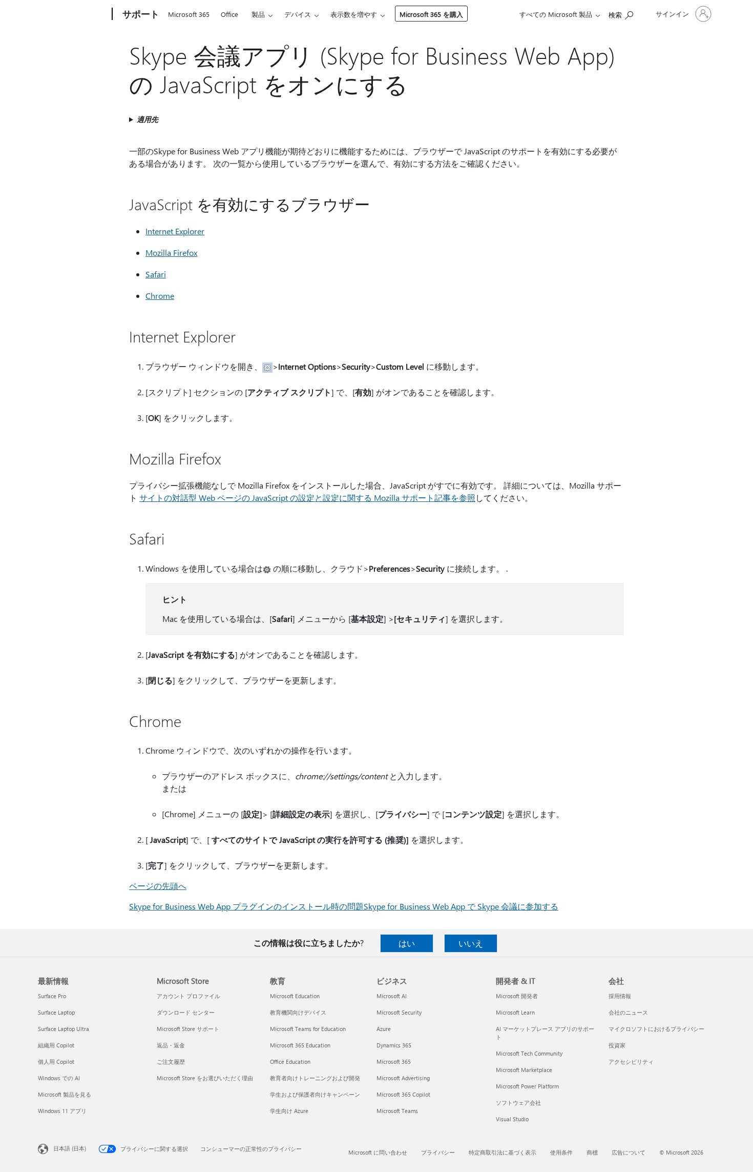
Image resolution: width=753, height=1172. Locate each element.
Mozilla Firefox (171, 252)
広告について (628, 1152)
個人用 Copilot (56, 1061)
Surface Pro (52, 996)
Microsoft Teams (397, 1111)
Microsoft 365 (189, 14)
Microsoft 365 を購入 (431, 14)
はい (407, 943)
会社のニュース (628, 1012)
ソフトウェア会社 (518, 1102)
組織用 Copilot (56, 1045)
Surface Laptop (56, 1012)
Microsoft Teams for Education (308, 1029)
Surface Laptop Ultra (63, 1029)
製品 (258, 14)
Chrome (159, 295)
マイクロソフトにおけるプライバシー (656, 1029)
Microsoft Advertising (403, 1078)
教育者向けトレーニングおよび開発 (315, 1078)
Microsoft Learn (515, 1012)
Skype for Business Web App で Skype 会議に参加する (461, 906)
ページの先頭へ (157, 885)
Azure (383, 1029)
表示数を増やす (353, 14)
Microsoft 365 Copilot (403, 1094)
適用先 (147, 119)
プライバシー (438, 1152)
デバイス (297, 14)
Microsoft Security (399, 1012)
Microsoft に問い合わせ (377, 1152)
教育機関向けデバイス (298, 1012)
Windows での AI (59, 1078)
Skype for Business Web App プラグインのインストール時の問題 (246, 906)
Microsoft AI (391, 996)
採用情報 (620, 996)
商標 (592, 1152)
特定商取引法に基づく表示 (502, 1152)
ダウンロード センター (186, 1012)
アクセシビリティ (631, 1061)
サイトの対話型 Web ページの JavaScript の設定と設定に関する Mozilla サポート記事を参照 (307, 497)
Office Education (290, 1061)
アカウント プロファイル (188, 996)
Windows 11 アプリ (62, 1111)
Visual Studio (512, 1119)
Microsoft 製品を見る (64, 1094)
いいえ (470, 943)
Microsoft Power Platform (527, 1086)
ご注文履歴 (171, 1061)
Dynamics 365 (393, 1045)
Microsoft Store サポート (188, 1029)
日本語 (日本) (69, 1148)
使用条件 (561, 1152)
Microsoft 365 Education (300, 1045)
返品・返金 (171, 1045)
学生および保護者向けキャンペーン (315, 1094)
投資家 (617, 1045)
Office (229, 14)
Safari (155, 274)
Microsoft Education (295, 996)
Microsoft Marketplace (524, 1070)
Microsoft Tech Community (529, 1053)
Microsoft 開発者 (517, 996)
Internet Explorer (174, 231)
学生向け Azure (289, 1111)
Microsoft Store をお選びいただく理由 (205, 1078)
